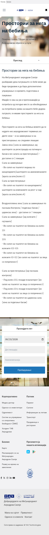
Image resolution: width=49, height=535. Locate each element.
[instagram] (7, 478)
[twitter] (4, 478)
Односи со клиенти (14, 516)
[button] (46, 10)
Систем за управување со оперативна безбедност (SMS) (12, 420)
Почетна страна (9, 39)
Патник (3, 2)
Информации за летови (37, 412)
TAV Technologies (33, 525)
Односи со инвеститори (12, 407)
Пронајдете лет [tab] (24, 328)
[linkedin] (10, 478)
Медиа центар (8, 402)
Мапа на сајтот (12, 512)
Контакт (28, 516)
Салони (30, 407)
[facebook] (1, 478)
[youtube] (14, 478)
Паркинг (30, 402)
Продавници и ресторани (33, 424)
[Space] (24, 10)
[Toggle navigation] (6, 10)
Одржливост (7, 412)
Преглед (17, 60)
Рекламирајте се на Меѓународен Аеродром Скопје (10, 456)
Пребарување (24, 370)
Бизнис (9, 2)
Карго (4, 448)
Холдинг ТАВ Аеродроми (7, 430)
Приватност (26, 512)
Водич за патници (27, 39)
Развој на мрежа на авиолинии (10, 466)
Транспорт (31, 417)
